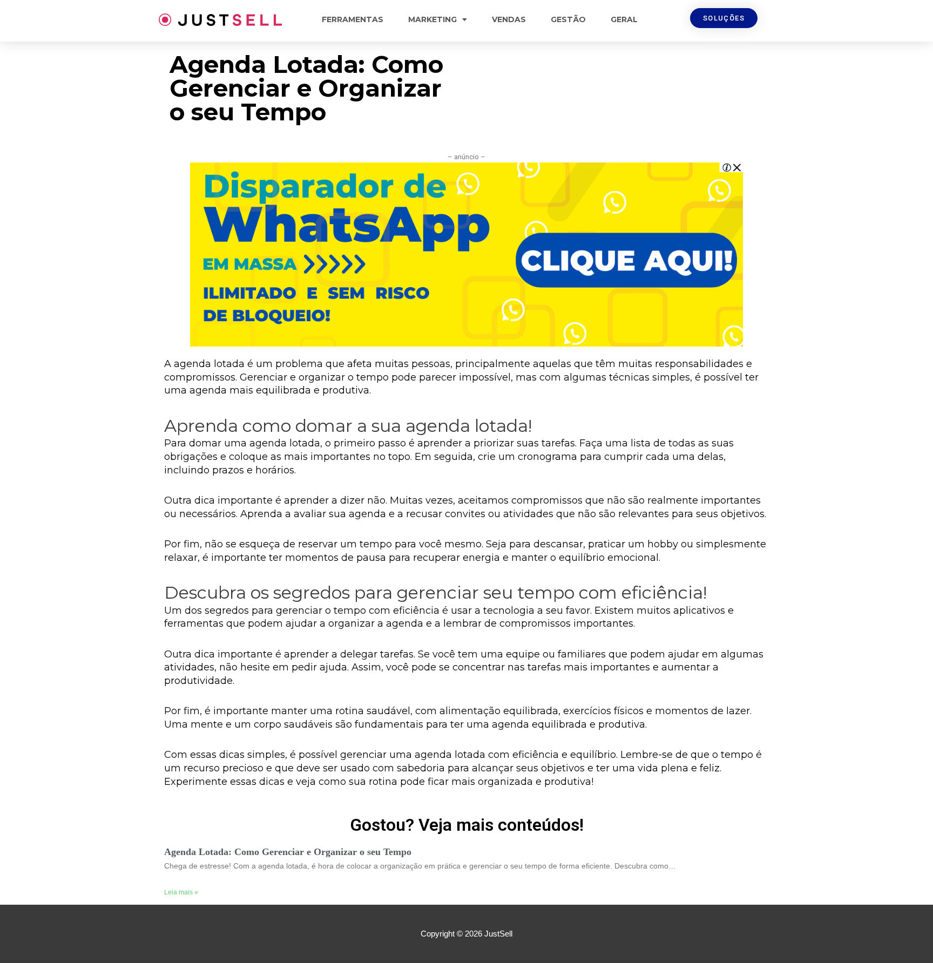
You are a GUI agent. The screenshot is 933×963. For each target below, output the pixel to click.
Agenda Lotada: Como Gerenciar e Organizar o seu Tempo (287, 851)
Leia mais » (181, 892)
